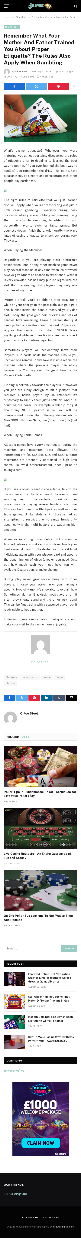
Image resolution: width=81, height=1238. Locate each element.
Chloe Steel (21, 71)
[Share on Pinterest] (58, 86)
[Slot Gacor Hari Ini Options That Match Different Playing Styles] (14, 1001)
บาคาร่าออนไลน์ (14, 1071)
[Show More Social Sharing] (73, 86)
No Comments (26, 76)
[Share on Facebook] (14, 86)
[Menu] (6, 6)
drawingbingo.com (63, 1226)
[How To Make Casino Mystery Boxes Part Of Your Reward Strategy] (14, 1042)
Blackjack (11, 677)
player (59, 677)
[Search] (75, 6)
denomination (30, 677)
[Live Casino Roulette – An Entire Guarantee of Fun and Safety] (40, 828)
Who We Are (50, 1217)
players (10, 683)
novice (47, 677)
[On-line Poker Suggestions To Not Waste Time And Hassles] (40, 890)
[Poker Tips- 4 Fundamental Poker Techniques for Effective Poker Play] (40, 766)
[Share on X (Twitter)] (36, 86)
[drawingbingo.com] (40, 6)
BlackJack (11, 27)
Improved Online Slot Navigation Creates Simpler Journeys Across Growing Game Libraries (49, 978)
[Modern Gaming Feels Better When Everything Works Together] (14, 1022)
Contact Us (30, 1217)
